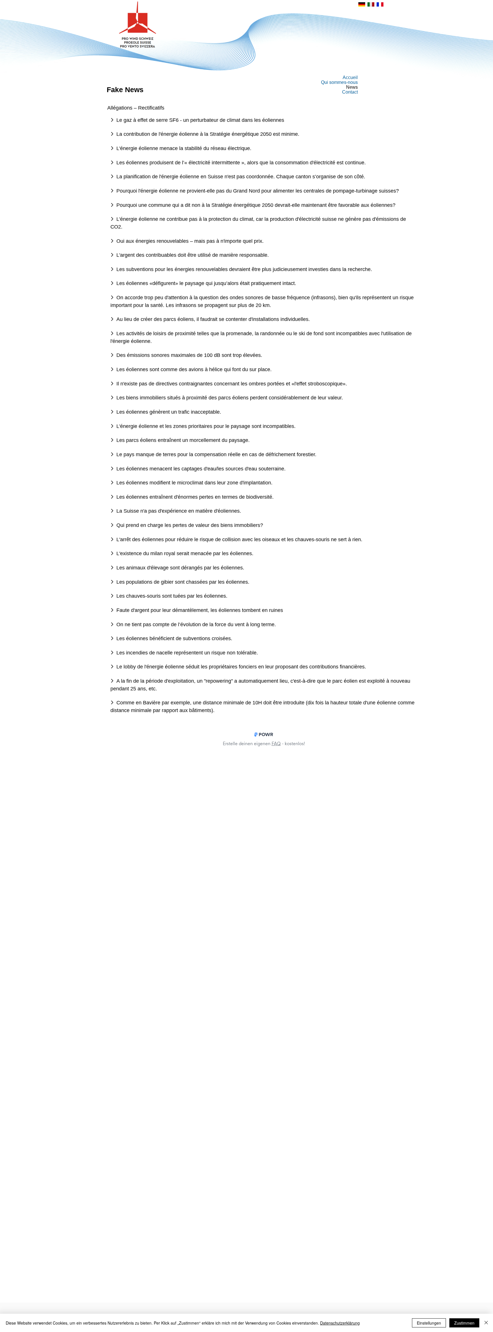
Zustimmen (464, 1323)
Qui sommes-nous (339, 82)
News (352, 87)
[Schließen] (486, 1322)
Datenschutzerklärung (340, 1323)
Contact (350, 92)
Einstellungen (429, 1323)
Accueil (350, 77)
